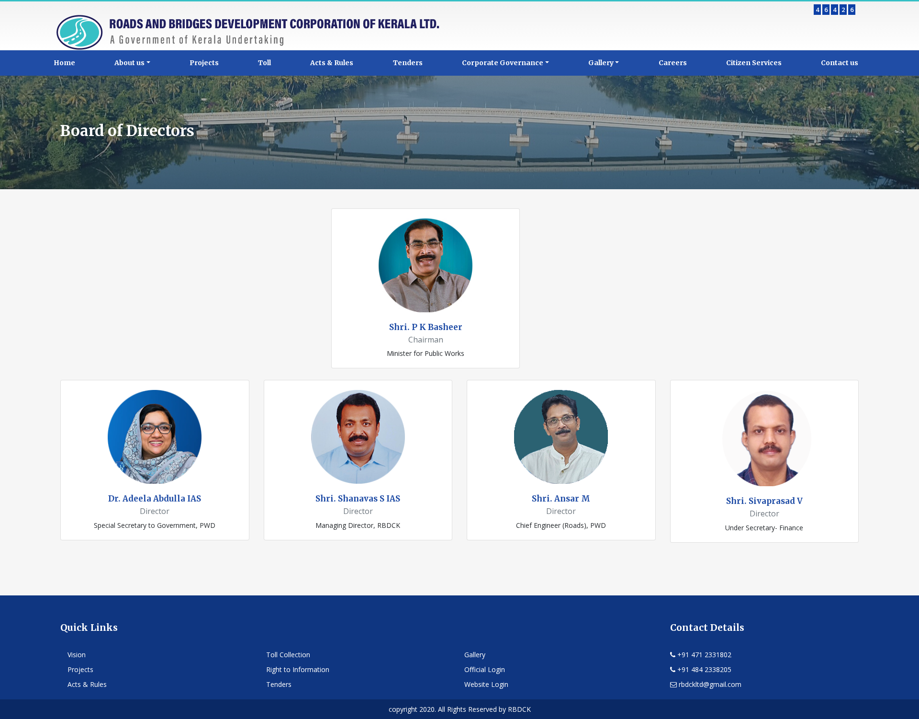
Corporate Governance (502, 62)
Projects (204, 62)
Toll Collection (288, 654)
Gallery (601, 62)
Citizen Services (754, 62)
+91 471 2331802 (703, 654)
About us (129, 62)
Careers (673, 62)
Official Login (484, 669)
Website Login (486, 684)
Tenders (408, 62)
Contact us (839, 62)
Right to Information (297, 669)
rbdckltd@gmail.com (709, 684)
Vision (76, 654)
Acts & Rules (331, 62)
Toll (264, 62)
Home (64, 62)
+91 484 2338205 (703, 669)
